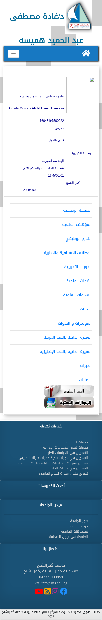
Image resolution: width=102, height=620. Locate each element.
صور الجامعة (79, 521)
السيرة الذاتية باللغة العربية (68, 337)
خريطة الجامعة (77, 526)
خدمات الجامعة (77, 442)
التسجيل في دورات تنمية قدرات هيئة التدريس (53, 458)
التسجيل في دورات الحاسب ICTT (63, 468)
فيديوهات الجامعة (74, 531)
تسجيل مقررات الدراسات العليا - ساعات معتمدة (53, 463)
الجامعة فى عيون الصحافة (68, 536)
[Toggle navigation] (13, 54)
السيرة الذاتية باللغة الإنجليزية (66, 351)
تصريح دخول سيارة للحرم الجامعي (63, 473)
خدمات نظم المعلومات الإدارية (65, 447)
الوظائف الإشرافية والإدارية (68, 253)
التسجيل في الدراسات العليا (67, 452)
